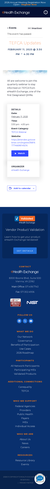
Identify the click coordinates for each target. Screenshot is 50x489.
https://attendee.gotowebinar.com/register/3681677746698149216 (23, 142)
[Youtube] (31, 321)
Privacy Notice (26, 483)
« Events (11, 27)
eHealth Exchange (20, 170)
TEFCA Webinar (19, 132)
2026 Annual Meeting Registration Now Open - (25, 3)
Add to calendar (22, 188)
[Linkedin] (19, 321)
